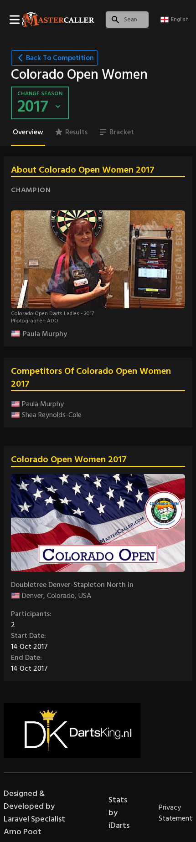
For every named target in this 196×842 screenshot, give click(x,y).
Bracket (121, 132)
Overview (28, 132)
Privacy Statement (175, 812)
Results (76, 132)
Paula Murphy (45, 333)
